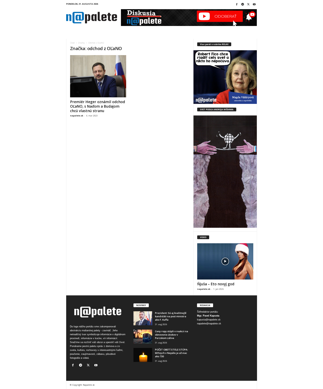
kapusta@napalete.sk (209, 319)
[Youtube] (254, 4)
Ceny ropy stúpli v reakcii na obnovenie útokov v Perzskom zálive (171, 335)
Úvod (72, 42)
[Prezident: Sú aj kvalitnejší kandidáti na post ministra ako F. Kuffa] (142, 318)
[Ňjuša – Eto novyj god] (225, 261)
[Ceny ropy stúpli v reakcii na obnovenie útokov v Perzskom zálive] (142, 337)
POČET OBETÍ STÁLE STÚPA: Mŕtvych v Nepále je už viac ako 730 (171, 353)
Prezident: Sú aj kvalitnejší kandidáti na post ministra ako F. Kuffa (170, 316)
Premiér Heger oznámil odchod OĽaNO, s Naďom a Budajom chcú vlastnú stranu (97, 106)
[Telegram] (242, 4)
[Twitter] (248, 4)
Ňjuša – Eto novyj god (215, 284)
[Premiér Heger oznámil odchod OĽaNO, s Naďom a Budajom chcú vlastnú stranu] (98, 76)
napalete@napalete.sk (209, 323)
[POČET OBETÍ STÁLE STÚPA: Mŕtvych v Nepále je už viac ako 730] (142, 355)
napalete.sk (76, 115)
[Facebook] (237, 4)
